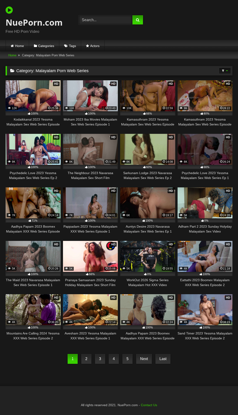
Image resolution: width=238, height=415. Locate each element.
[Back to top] (223, 401)
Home (19, 46)
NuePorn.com (34, 22)
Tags (72, 46)
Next (144, 359)
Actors (94, 46)
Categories (46, 46)
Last (162, 359)
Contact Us (149, 405)
